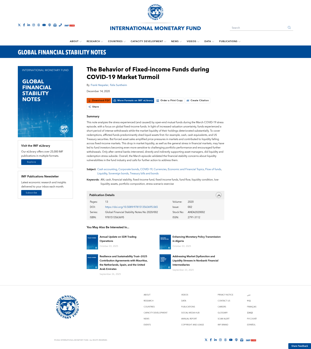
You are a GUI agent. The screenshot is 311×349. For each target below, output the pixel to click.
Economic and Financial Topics (186, 169)
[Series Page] (45, 101)
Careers (222, 307)
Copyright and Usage (192, 324)
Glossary (223, 313)
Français (251, 307)
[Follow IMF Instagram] (33, 24)
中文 (249, 301)
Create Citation (200, 100)
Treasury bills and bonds (144, 173)
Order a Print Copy (172, 100)
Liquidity (102, 173)
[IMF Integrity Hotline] (60, 24)
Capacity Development (147, 41)
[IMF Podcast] (49, 24)
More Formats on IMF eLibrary (135, 100)
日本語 (250, 313)
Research (93, 41)
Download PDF (101, 100)
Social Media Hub (190, 313)
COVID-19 (146, 169)
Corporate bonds (128, 169)
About (74, 41)
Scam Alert (224, 319)
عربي (249, 295)
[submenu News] (181, 41)
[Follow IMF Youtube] (44, 24)
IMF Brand (223, 324)
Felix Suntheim (118, 85)
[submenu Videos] (198, 41)
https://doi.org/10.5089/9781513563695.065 (131, 207)
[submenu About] (80, 41)
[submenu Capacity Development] (165, 41)
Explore (31, 162)
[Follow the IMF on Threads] (38, 24)
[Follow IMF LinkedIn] (28, 24)
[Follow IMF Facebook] (24, 24)
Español (251, 324)
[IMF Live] (69, 25)
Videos (191, 41)
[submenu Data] (213, 41)
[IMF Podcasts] (236, 339)
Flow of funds (213, 169)
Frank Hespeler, (100, 85)
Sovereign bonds (119, 173)
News (175, 41)
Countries (115, 41)
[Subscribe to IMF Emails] (54, 24)
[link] (89, 106)
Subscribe (31, 193)
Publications (228, 41)
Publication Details (102, 195)
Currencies (160, 169)
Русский (252, 319)
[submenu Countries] (125, 41)
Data (207, 41)
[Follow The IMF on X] (19, 24)
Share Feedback (299, 346)
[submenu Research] (102, 41)
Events (147, 324)
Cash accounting (107, 169)
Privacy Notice (225, 295)
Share (95, 107)
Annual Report (189, 319)
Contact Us (224, 301)
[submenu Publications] (239, 41)
